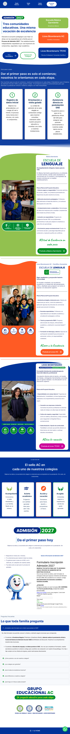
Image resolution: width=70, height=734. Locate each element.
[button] (65, 729)
